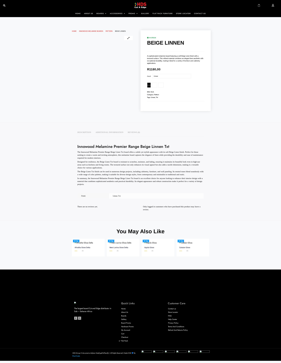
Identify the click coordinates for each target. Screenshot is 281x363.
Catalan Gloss (184, 247)
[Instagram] (79, 318)
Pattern (109, 31)
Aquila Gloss (149, 247)
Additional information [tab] (109, 132)
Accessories (116, 13)
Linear (153, 97)
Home (78, 13)
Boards (100, 13)
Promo (132, 13)
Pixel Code (76, 356)
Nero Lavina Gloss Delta (119, 247)
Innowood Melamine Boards (91, 31)
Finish (149, 76)
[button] (4, 5)
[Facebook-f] (75, 318)
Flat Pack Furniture (163, 13)
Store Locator (183, 13)
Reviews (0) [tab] (134, 132)
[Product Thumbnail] (128, 38)
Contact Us (200, 13)
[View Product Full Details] (84, 242)
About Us (88, 13)
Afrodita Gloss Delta (82, 247)
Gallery (145, 13)
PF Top (76, 241)
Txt (157, 97)
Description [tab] (84, 132)
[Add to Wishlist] (154, 85)
